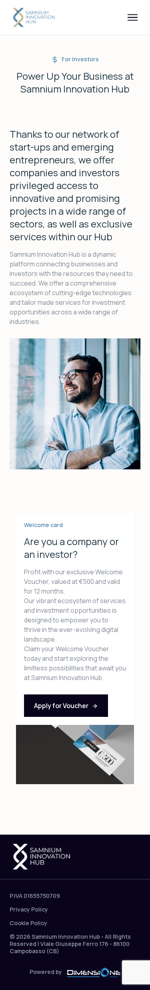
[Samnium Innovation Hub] (34, 18)
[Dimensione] (93, 972)
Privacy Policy (29, 909)
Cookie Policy (28, 923)
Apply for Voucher (61, 705)
